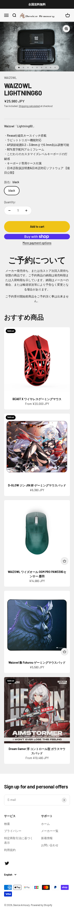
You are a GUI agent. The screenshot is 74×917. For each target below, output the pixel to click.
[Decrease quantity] (9, 210)
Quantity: (10, 202)
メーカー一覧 (49, 831)
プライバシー (12, 831)
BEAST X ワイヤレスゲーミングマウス (37, 399)
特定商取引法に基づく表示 (18, 840)
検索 (7, 824)
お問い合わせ (49, 845)
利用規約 (10, 850)
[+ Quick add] (64, 561)
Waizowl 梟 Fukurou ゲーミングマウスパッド (37, 662)
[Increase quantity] (26, 210)
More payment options (37, 243)
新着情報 (47, 838)
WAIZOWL (10, 77)
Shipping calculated (29, 106)
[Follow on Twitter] (7, 863)
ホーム (45, 824)
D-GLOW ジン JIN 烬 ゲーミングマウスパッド (37, 485)
